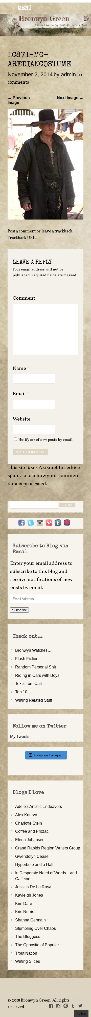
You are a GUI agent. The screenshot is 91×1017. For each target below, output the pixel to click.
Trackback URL (21, 238)
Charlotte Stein (28, 823)
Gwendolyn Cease (32, 856)
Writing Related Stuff (33, 700)
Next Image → (70, 97)
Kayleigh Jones (29, 895)
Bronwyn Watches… (33, 650)
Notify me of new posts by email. (45, 439)
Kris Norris (24, 911)
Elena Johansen (29, 839)
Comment (24, 298)
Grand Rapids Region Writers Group (47, 848)
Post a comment (22, 231)
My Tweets (19, 736)
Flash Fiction (26, 658)
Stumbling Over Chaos (35, 928)
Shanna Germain (30, 920)
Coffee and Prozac (32, 831)
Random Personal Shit (35, 667)
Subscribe (19, 610)
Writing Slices (27, 961)
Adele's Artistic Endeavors (38, 806)
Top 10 (21, 691)
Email (21, 393)
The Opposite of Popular (37, 944)
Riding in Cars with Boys (37, 675)
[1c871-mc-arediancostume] (45, 218)
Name (21, 368)
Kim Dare (23, 903)
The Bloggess (27, 936)
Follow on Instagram (48, 755)
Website (22, 419)
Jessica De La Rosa (33, 886)
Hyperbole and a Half (34, 864)
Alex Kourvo (26, 814)
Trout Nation (26, 953)
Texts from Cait (28, 683)
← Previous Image (19, 100)
